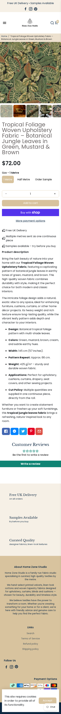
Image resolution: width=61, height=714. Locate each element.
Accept (47, 700)
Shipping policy (30, 649)
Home (4, 36)
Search (30, 633)
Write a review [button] (30, 464)
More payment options (30, 221)
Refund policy (30, 643)
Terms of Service (30, 638)
